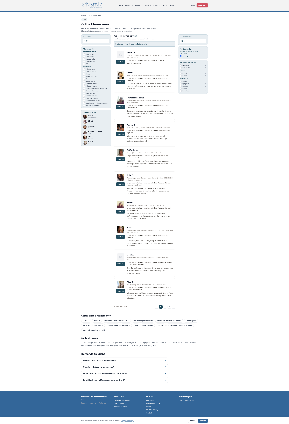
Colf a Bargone (112, 345)
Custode (86, 321)
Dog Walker (98, 325)
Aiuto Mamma (147, 325)
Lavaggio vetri (90, 81)
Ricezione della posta (93, 101)
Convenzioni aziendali (187, 400)
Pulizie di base (90, 69)
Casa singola (90, 57)
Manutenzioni (90, 93)
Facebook (84, 403)
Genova (185, 56)
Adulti (147, 5)
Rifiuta (192, 421)
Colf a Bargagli (99, 345)
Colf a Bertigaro (137, 345)
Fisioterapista (191, 321)
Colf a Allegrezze (130, 342)
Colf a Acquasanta (115, 342)
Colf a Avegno (86, 345)
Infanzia (128, 5)
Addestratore (112, 325)
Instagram (94, 403)
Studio (155, 5)
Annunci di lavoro (120, 406)
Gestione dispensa (92, 91)
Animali (138, 5)
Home (121, 5)
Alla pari (160, 325)
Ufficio (88, 64)
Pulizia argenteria (91, 86)
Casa (163, 5)
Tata (136, 325)
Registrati (202, 5)
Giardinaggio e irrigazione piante (96, 103)
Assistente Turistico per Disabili (169, 321)
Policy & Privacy (152, 410)
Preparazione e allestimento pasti (97, 88)
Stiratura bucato (91, 79)
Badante (97, 321)
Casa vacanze (90, 61)
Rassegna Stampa (153, 403)
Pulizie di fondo (91, 72)
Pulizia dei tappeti (91, 84)
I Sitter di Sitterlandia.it (123, 400)
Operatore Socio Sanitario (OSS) (116, 321)
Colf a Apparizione (175, 342)
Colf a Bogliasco (150, 345)
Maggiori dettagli (127, 421)
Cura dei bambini (91, 96)
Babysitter (126, 325)
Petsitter (86, 325)
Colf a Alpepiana (144, 342)
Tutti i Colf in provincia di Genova (93, 342)
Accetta (203, 421)
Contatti (149, 413)
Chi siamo (150, 400)
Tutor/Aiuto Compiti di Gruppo (180, 325)
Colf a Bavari (124, 345)
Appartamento (91, 54)
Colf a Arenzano (190, 342)
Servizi (171, 5)
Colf (89, 15)
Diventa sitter (119, 403)
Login (193, 5)
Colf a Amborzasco (159, 342)
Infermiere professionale (143, 321)
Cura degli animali (92, 98)
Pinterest (102, 403)
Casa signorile (90, 59)
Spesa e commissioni (92, 106)
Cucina (88, 74)
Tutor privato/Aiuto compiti (94, 330)
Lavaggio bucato (91, 76)
